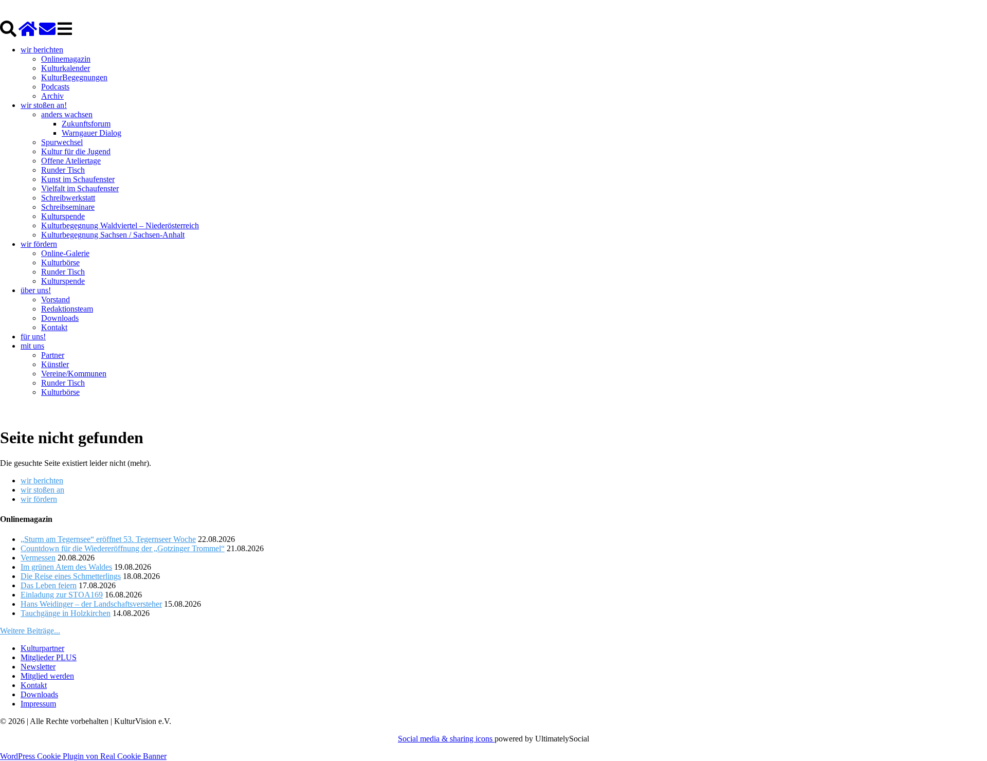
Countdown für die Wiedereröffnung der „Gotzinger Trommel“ (123, 548)
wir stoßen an (42, 489)
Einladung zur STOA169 (62, 594)
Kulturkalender (65, 68)
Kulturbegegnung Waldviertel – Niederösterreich (120, 225)
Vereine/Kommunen (73, 373)
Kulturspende (63, 216)
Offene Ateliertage (71, 160)
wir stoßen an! (44, 105)
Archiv (52, 96)
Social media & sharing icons (446, 738)
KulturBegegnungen (74, 77)
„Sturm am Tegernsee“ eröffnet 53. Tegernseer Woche (108, 539)
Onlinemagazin (65, 59)
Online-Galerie (65, 253)
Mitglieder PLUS (49, 657)
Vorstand (55, 299)
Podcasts (55, 86)
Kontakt (54, 327)
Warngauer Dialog (91, 133)
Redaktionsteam (67, 308)
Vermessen (38, 557)
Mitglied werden (47, 676)
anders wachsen (67, 114)
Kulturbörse (60, 262)
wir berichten (42, 49)
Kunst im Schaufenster (78, 179)
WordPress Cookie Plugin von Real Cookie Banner (83, 756)
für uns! (33, 336)
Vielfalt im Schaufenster (80, 188)
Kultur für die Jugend (76, 151)
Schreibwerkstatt (68, 197)
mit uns (32, 345)
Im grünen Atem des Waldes (66, 567)
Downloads (60, 318)
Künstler (55, 364)
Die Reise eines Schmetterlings (71, 576)
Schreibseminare (68, 207)
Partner (52, 355)
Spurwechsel (62, 142)
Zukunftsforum (86, 123)
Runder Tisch (63, 170)
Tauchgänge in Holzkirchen (66, 613)
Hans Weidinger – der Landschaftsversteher (91, 604)
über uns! (36, 290)
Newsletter (38, 666)
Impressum (38, 703)
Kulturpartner (42, 648)
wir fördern (39, 244)
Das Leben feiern (49, 585)
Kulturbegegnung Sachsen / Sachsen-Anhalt (113, 234)
